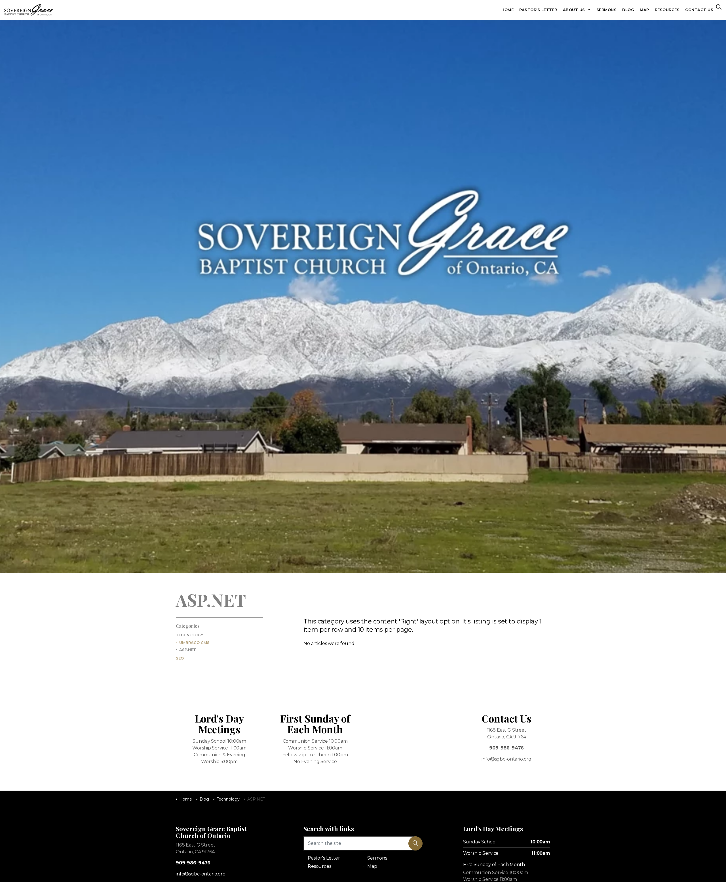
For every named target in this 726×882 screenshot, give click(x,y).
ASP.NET (187, 650)
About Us (574, 9)
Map (644, 9)
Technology (189, 635)
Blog (628, 9)
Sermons (606, 9)
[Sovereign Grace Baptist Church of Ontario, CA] (28, 10)
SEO (180, 658)
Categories (188, 626)
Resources (667, 9)
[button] (415, 843)
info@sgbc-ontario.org (201, 874)
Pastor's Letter (538, 9)
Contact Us (699, 9)
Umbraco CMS (194, 642)
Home (507, 9)
